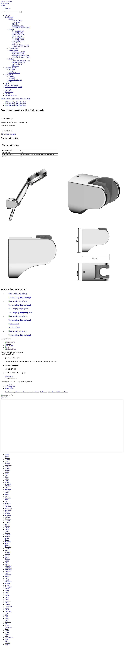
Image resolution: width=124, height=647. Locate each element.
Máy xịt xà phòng (17, 64)
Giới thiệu (12, 69)
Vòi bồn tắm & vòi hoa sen (20, 47)
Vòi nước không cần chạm (20, 45)
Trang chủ (8, 15)
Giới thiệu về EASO (11, 67)
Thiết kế (11, 76)
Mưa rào (15, 24)
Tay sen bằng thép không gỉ (20, 297)
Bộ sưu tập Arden (17, 33)
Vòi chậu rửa (16, 41)
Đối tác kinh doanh (14, 73)
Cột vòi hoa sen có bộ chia (20, 55)
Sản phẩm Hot (9, 385)
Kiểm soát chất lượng (15, 80)
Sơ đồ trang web (10, 386)
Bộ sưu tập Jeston (17, 36)
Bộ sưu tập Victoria (18, 40)
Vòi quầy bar (52, 392)
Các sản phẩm (9, 17)
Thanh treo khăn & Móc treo (21, 60)
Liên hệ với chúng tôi (11, 85)
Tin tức (7, 83)
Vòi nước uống (13, 48)
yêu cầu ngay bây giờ (7, 354)
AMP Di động (9, 388)
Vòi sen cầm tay (17, 20)
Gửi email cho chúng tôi (8, 134)
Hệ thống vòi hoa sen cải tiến (21, 27)
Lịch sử (11, 71)
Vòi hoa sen (16, 22)
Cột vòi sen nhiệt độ (18, 52)
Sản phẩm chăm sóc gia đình (13, 87)
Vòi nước (11, 29)
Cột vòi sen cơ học (18, 53)
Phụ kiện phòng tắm (18, 62)
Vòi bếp (14, 43)
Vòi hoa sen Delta (62, 392)
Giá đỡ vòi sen (14, 327)
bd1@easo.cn (9, 376)
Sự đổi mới (12, 78)
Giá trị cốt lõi (9, 74)
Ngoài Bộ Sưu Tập (18, 34)
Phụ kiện (11, 59)
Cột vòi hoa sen (13, 50)
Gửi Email (4, 397)
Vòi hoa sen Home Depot (31, 392)
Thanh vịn (15, 66)
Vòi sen (11, 19)
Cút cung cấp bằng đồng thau (20, 312)
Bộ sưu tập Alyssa (18, 31)
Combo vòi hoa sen (18, 26)
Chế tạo (11, 81)
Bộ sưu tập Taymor (18, 38)
